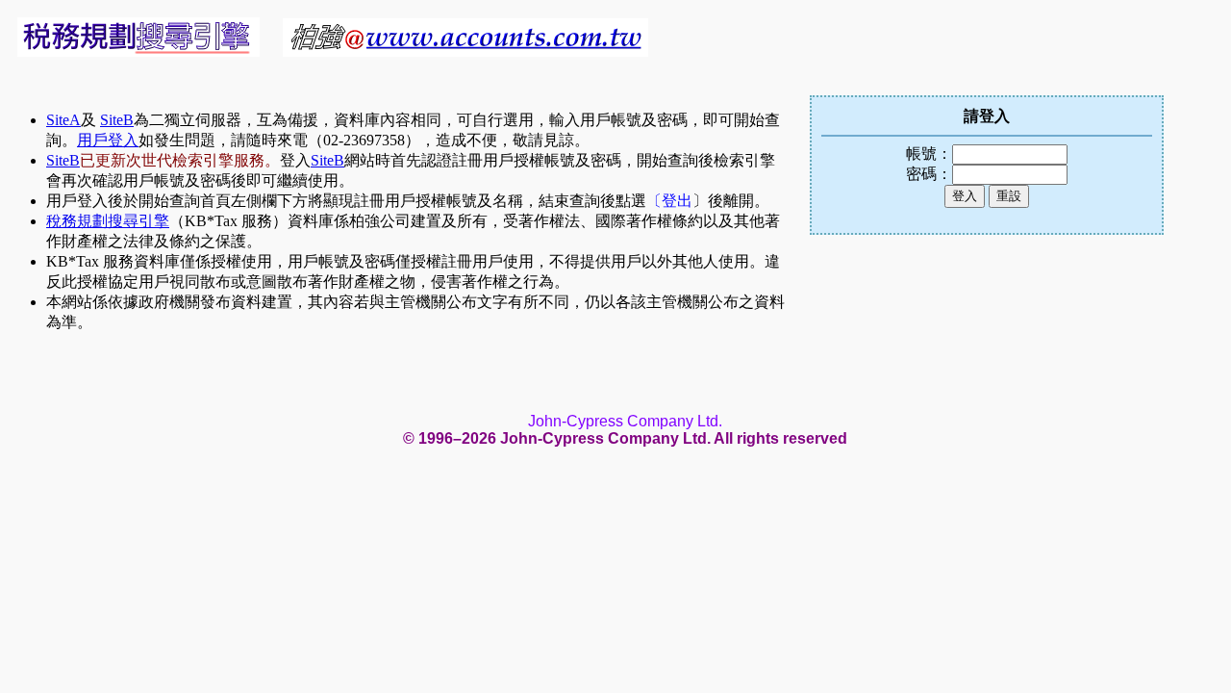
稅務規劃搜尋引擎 (107, 221)
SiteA (63, 120)
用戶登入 (107, 140)
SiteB (117, 120)
